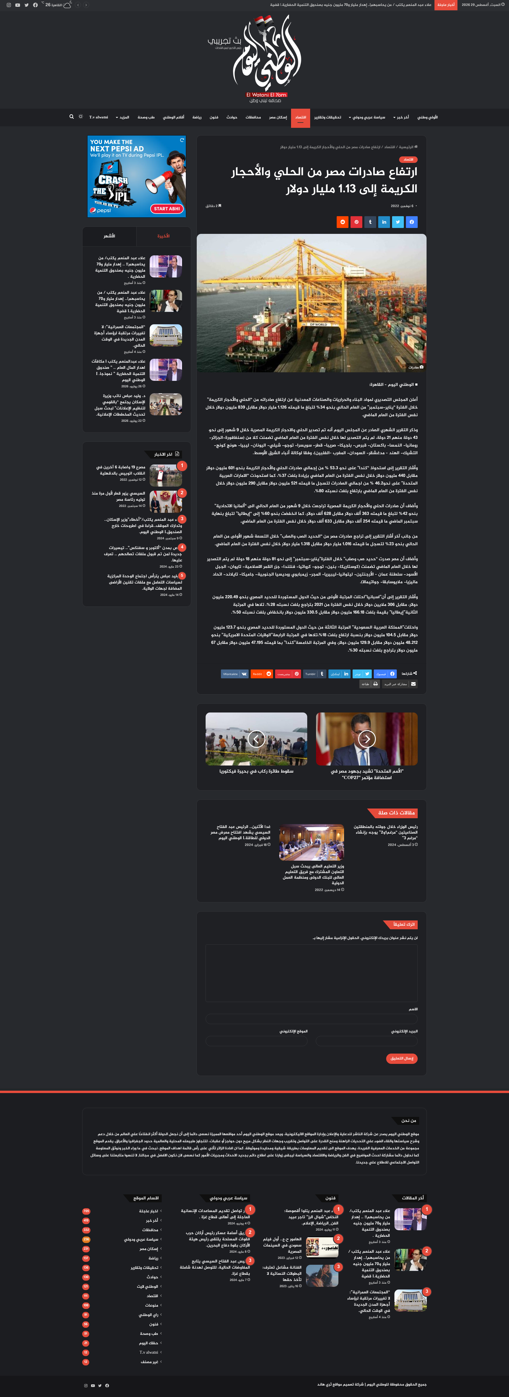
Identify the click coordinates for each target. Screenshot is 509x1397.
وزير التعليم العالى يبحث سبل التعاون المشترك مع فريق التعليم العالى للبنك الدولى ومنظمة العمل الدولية (313, 875)
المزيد (124, 117)
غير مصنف (149, 1362)
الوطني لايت (147, 1287)
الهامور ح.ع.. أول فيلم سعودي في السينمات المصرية (282, 1245)
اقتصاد (300, 117)
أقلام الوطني (173, 117)
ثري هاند (324, 1384)
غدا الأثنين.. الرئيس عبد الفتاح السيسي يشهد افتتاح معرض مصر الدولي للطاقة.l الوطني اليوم (240, 832)
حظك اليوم (148, 1343)
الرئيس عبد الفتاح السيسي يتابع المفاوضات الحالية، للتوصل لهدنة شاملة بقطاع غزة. (215, 1267)
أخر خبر (403, 117)
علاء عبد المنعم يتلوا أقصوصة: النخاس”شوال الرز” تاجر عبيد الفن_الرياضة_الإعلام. (311, 1217)
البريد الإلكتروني (404, 1031)
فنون (214, 117)
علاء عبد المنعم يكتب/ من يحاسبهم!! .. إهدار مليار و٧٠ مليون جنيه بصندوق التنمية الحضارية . (120, 267)
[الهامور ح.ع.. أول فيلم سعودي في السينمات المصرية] (322, 1247)
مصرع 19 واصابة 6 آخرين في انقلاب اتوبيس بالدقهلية (120, 470)
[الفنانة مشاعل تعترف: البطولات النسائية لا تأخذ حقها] (322, 1276)
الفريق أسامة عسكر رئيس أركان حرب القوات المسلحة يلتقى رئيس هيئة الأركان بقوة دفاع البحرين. (218, 1239)
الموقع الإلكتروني (294, 1031)
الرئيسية (406, 147)
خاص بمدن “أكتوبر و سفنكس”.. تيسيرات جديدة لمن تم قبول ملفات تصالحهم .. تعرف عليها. (143, 554)
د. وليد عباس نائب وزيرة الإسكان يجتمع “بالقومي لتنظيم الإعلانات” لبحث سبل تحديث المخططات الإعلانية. (120, 405)
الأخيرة (164, 236)
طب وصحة (146, 117)
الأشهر (109, 236)
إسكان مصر (278, 117)
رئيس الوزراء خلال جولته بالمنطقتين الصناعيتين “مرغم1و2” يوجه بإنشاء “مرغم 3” (386, 832)
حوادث (232, 117)
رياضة (196, 117)
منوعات (151, 1305)
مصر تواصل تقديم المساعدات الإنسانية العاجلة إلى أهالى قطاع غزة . (215, 1214)
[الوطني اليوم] (254, 58)
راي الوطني (148, 1315)
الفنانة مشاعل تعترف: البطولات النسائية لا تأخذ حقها (282, 1273)
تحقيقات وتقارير (327, 117)
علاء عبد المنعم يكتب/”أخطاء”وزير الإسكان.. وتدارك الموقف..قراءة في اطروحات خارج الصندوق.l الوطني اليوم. (143, 525)
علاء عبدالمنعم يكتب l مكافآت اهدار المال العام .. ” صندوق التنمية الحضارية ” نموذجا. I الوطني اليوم (118, 370)
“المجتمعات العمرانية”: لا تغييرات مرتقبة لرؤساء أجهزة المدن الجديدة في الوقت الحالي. (119, 336)
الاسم (413, 1009)
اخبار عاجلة (148, 1211)
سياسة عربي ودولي (369, 117)
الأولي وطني (427, 117)
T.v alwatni (98, 117)
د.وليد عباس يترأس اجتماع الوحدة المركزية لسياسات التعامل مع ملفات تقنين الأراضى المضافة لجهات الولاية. (144, 582)
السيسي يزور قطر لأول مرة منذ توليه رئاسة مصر (118, 496)
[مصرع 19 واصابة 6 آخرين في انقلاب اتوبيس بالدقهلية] (166, 475)
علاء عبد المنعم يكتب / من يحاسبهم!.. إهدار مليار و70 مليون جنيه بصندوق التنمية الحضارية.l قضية (120, 302)
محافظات (253, 117)
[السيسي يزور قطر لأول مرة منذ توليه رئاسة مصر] (166, 502)
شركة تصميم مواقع (348, 1384)
